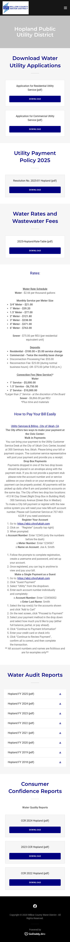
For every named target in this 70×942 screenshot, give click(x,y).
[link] (16, 7)
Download (35, 99)
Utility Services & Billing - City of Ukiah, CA (35, 426)
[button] (65, 8)
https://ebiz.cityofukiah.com (33, 523)
